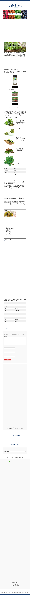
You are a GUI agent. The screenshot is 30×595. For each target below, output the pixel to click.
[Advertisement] (15, 25)
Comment (5, 336)
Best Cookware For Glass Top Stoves (15, 435)
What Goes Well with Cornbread (15, 442)
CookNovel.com (15, 5)
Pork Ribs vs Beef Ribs (15, 437)
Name (5, 346)
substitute (7, 328)
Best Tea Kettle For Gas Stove (15, 444)
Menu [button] (15, 33)
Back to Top (3, 590)
